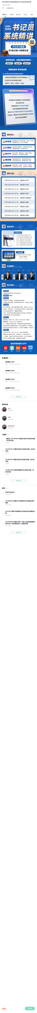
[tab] (5, 14)
